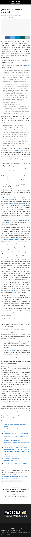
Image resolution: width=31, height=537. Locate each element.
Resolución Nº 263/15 (13, 150)
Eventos (3, 530)
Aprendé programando (10, 342)
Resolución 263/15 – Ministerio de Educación (16, 463)
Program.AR (26, 65)
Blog (20, 530)
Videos (8, 530)
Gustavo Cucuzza (17, 15)
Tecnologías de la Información (10, 290)
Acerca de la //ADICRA (10, 528)
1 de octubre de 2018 (8, 17)
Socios (17, 528)
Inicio (2, 6)
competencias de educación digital (15, 203)
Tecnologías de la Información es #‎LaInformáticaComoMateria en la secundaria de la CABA (17, 442)
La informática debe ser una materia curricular (16, 433)
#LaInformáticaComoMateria (9, 418)
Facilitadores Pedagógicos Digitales (11, 239)
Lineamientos (8, 6)
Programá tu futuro (10, 350)
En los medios (14, 530)
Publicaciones (24, 528)
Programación (18, 481)
